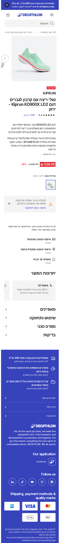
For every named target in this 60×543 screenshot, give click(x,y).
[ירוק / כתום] (50, 185)
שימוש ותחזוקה (41, 317)
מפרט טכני (45, 326)
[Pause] (5, 4)
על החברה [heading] (49, 416)
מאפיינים (47, 309)
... (35, 32)
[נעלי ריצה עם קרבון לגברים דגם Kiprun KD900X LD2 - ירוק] (33, 58)
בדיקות (48, 334)
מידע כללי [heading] (49, 407)
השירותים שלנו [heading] (47, 398)
